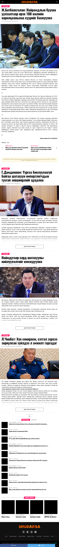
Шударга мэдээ (30, 536)
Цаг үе (52, 536)
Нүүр (6, 536)
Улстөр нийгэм (21, 536)
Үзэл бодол (39, 536)
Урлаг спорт (46, 536)
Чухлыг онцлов (13, 536)
